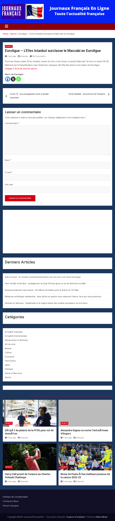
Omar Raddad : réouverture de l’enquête (87, 94)
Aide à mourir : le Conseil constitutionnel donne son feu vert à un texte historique (43, 277)
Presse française (11, 505)
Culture (8, 352)
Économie (9, 356)
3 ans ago (11, 438)
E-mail (8, 172)
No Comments (39, 56)
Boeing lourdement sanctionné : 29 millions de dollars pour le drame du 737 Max (42, 290)
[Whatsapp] (18, 79)
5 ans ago (11, 56)
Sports (9, 46)
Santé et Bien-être (13, 373)
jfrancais (24, 56)
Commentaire (12, 123)
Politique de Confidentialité (15, 497)
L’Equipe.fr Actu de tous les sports (21, 68)
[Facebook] (7, 79)
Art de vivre (10, 344)
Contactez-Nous (11, 501)
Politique (9, 369)
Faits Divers (10, 361)
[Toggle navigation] (6, 26)
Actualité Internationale (16, 336)
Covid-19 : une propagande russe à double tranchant (29, 96)
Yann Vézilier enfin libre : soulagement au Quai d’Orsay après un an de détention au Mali (45, 283)
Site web (9, 184)
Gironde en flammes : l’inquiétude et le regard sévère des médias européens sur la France (46, 303)
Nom (8, 160)
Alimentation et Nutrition (16, 340)
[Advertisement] (57, 231)
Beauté (8, 348)
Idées (7, 365)
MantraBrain (102, 517)
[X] (13, 79)
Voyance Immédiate (75, 517)
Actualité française (14, 332)
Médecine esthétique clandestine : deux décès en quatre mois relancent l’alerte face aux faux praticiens (53, 296)
